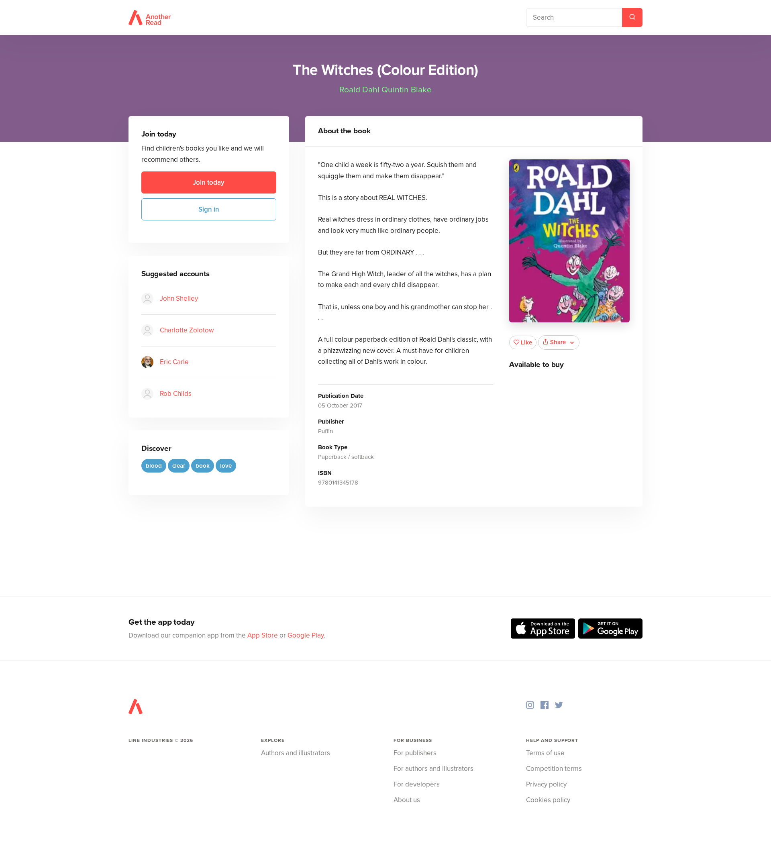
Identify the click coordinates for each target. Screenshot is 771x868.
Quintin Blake (406, 90)
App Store (262, 635)
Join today (208, 182)
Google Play (306, 635)
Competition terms (554, 768)
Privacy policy (546, 784)
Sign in (208, 209)
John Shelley (179, 298)
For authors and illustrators (433, 768)
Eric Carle (174, 362)
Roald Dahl (359, 90)
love (226, 465)
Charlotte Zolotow (187, 330)
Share (558, 342)
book (203, 465)
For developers (417, 784)
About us (407, 800)
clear (178, 465)
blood (154, 465)
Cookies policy (548, 800)
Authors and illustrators (295, 753)
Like (526, 342)
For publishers (415, 753)
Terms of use (545, 753)
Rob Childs (176, 393)
